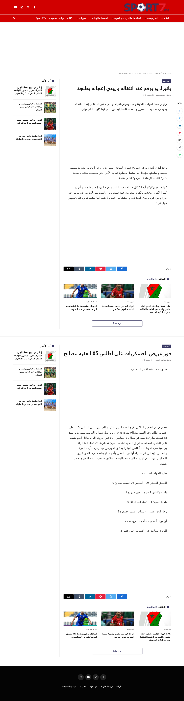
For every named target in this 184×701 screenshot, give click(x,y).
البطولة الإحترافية (91, 302)
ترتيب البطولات (107, 686)
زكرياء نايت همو (161, 95)
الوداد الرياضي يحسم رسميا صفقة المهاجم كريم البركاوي (118, 308)
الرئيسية (165, 18)
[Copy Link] (180, 147)
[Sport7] (141, 7)
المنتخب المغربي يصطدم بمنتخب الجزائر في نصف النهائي (30, 106)
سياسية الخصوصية (69, 686)
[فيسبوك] (180, 111)
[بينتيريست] (180, 133)
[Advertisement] (92, 47)
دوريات (82, 18)
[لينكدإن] (180, 125)
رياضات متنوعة (56, 18)
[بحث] (14, 18)
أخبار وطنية (152, 18)
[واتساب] (180, 155)
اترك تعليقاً (117, 323)
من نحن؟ (93, 686)
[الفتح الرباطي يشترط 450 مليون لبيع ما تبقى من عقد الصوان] (80, 291)
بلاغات (70, 18)
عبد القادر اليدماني (160, 360)
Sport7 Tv (41, 18)
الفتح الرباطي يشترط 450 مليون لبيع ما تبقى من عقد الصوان (81, 308)
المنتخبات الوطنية (100, 18)
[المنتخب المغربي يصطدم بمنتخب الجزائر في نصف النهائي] (50, 107)
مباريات (119, 686)
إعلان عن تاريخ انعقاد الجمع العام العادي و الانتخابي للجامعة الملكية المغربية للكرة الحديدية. (155, 309)
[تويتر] (180, 118)
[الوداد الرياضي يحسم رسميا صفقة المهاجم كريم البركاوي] (117, 291)
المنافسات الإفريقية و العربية (127, 18)
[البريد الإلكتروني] (180, 140)
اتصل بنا (83, 686)
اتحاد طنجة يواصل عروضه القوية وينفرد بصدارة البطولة (29, 137)
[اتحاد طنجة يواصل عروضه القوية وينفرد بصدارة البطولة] (50, 140)
